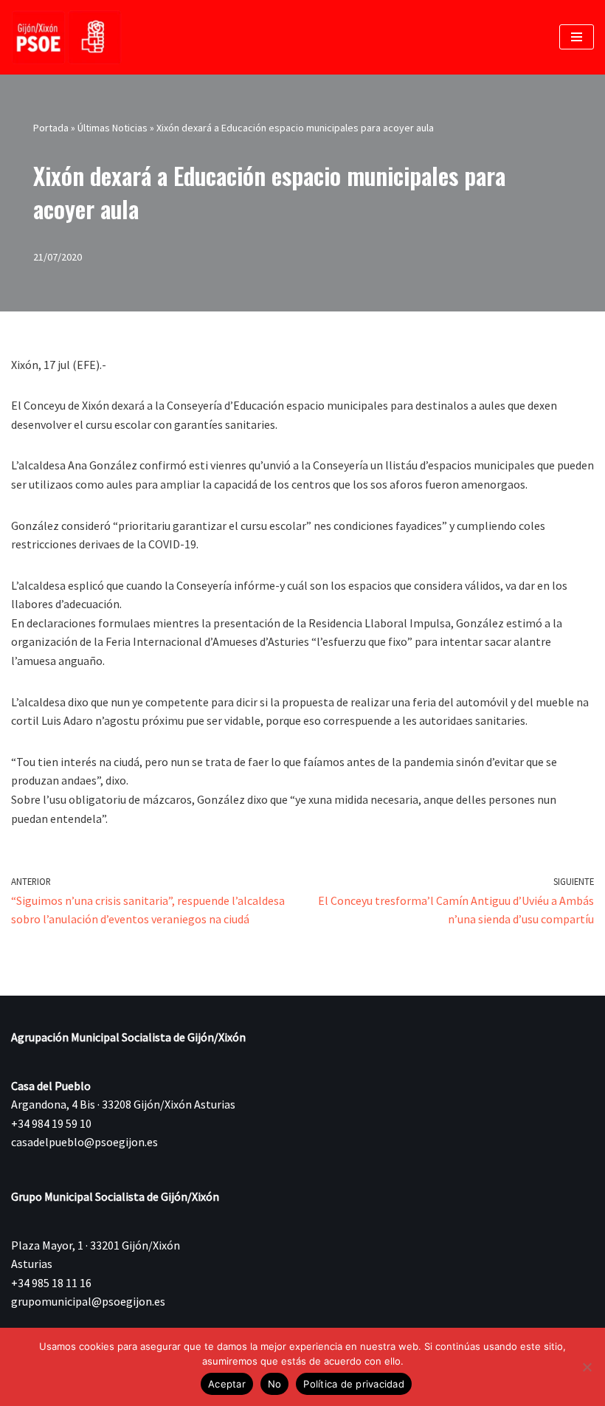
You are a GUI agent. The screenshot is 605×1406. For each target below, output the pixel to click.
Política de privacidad (353, 1384)
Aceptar (227, 1384)
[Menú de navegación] (576, 36)
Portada (51, 127)
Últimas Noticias (112, 127)
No (275, 1384)
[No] (586, 1367)
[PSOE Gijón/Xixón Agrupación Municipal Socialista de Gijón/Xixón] (66, 37)
